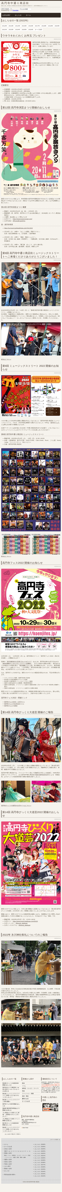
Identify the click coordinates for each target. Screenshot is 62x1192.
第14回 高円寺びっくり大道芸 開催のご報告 (27, 712)
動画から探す (8, 1168)
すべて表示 (38, 29)
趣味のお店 (25, 1098)
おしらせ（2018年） (40, 1162)
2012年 (4, 26)
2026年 (30, 29)
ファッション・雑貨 (28, 1093)
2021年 (4, 29)
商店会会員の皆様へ (10, 1174)
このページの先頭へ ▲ (55, 1139)
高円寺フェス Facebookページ (14, 704)
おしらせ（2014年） (40, 1171)
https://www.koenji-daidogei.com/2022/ (25, 921)
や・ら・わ (27, 1151)
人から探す (7, 1166)
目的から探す (8, 1161)
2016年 (30, 26)
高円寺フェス (55, 422)
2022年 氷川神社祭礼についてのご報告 (25, 934)
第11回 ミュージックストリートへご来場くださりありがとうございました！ (11, 1129)
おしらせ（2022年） (40, 1153)
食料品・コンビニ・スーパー (30, 1088)
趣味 (25, 1157)
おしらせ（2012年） (40, 1176)
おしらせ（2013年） (40, 1173)
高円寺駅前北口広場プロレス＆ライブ (19, 661)
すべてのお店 (26, 1101)
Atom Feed (25, 1127)
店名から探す (8, 1149)
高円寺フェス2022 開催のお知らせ (22, 562)
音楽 (23, 1091)
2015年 (24, 26)
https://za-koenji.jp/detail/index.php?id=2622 (18, 228)
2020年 (57, 26)
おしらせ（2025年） (40, 1146)
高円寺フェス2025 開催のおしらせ (11, 1105)
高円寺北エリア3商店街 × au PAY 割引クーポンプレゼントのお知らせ (10, 1089)
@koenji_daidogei (21, 923)
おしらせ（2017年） (40, 1164)
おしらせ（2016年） (40, 1167)
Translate (15, 10)
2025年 (24, 29)
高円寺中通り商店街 (15, 3)
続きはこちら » (6, 359)
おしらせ (18, 15)
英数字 (6, 1151)
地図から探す (8, 1159)
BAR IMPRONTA (41, 775)
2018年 (44, 26)
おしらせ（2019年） (40, 1160)
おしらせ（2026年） (40, 1144)
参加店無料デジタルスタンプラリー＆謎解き (17, 663)
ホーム (28, 15)
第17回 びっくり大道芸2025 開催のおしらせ (10, 1124)
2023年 (11, 29)
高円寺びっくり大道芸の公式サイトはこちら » (16, 805)
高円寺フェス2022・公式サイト (14, 702)
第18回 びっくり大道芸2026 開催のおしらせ (10, 1084)
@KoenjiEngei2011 (19, 221)
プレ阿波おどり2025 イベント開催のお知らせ (11, 1119)
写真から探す (8, 1164)
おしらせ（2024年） (40, 1149)
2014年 (17, 26)
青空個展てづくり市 (26, 665)
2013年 (11, 26)
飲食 (23, 1083)
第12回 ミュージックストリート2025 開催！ (11, 1100)
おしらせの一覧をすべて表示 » (12, 1134)
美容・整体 (25, 1096)
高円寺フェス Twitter (10, 706)
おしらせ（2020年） (40, 1158)
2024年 (17, 29)
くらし (24, 1086)
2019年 (50, 26)
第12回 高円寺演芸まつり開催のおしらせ (26, 107)
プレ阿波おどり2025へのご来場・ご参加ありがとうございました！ (10, 1114)
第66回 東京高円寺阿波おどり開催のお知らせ (11, 1109)
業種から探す (8, 1153)
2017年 (37, 26)
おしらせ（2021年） (40, 1155)
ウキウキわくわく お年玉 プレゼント (24, 35)
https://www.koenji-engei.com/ (22, 219)
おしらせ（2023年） (40, 1151)
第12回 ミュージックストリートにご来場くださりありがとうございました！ (11, 1095)
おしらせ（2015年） (40, 1169)
